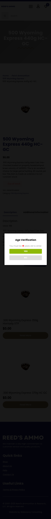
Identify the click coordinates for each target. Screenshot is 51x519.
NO (25, 257)
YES (25, 251)
